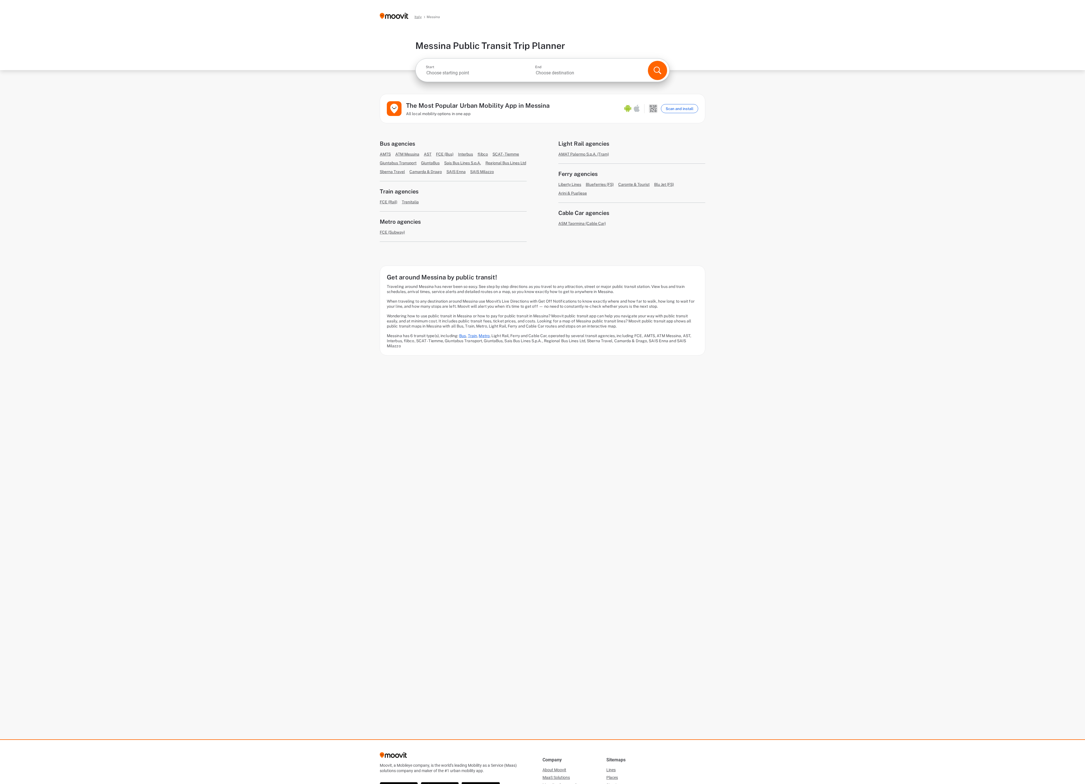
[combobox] (480, 73)
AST (427, 154)
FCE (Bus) (444, 154)
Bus (462, 335)
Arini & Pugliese (572, 193)
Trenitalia (410, 202)
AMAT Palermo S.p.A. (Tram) (583, 154)
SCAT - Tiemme (505, 154)
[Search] (657, 70)
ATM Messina (407, 154)
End (538, 67)
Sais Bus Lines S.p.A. (462, 163)
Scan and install (679, 109)
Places (612, 777)
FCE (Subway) (392, 232)
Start (430, 67)
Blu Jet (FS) (664, 184)
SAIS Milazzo (482, 171)
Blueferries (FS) (600, 184)
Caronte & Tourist (634, 184)
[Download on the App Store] (636, 108)
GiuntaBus (430, 163)
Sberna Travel (392, 171)
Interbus (465, 154)
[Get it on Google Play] (628, 108)
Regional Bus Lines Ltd (505, 163)
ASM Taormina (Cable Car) (582, 223)
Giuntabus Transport (398, 163)
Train (472, 335)
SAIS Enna (456, 171)
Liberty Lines (569, 184)
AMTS (385, 154)
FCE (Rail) (388, 202)
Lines (611, 770)
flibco (483, 154)
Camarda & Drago (425, 171)
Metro (484, 335)
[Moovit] (394, 16)
